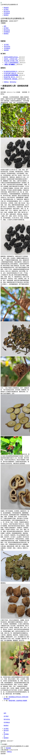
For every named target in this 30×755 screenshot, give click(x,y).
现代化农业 (7, 11)
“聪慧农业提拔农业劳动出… (11, 57)
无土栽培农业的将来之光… (11, 71)
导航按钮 (3, 23)
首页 (5, 26)
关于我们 (6, 9)
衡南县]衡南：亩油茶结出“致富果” (18, 700)
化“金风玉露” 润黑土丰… (10, 73)
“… (10, 64)
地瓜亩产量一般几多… (10, 77)
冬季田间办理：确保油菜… (11, 79)
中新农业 (6, 82)
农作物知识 (7, 13)
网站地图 (8, 748)
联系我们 (6, 15)
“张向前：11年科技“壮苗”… (11, 59)
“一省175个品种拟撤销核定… (12, 62)
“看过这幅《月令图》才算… (11, 60)
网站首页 (6, 7)
